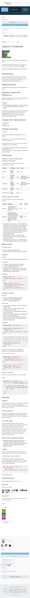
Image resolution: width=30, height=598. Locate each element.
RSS (3, 17)
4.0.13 (14, 22)
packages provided (16, 99)
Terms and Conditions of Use (13, 594)
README (3, 41)
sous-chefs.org (24, 79)
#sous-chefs (21, 81)
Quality (18, 42)
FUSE (12, 149)
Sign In (26, 3)
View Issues (15, 556)
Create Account (19, 3)
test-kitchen (10, 138)
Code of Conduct (5, 594)
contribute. (19, 481)
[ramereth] (2, 545)
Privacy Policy (21, 594)
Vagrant (5, 60)
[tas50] (6, 545)
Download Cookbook (15, 576)
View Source (15, 553)
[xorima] (10, 545)
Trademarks (6, 590)
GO (25, 9)
